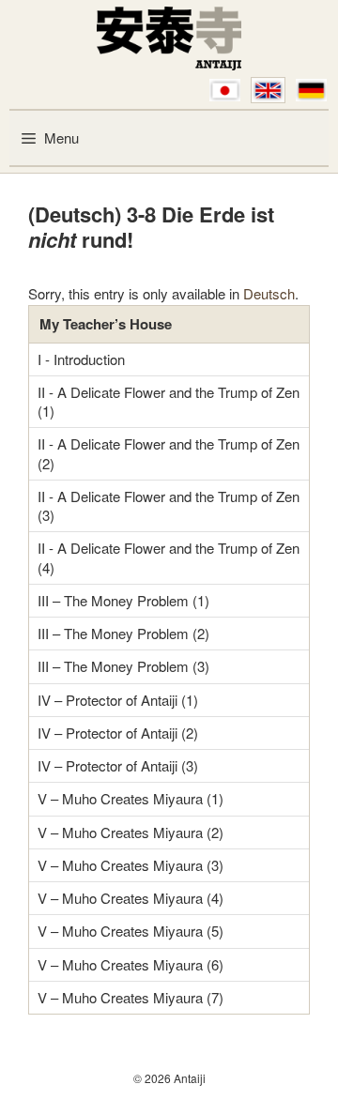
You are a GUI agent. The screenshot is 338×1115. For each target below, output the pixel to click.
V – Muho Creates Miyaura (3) (130, 865)
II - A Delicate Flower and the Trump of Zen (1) (169, 401)
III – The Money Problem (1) (123, 600)
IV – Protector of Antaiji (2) (118, 732)
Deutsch (269, 293)
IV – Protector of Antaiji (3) (118, 765)
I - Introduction (81, 359)
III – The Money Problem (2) (123, 633)
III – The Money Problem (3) (123, 666)
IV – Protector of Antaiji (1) (118, 700)
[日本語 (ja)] (224, 90)
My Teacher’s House (105, 323)
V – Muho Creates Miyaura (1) (130, 798)
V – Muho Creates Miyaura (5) (130, 930)
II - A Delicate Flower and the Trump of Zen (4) (169, 557)
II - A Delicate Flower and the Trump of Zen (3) (169, 505)
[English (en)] (268, 90)
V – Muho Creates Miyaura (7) (130, 997)
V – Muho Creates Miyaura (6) (130, 964)
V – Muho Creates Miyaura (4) (130, 898)
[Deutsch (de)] (311, 90)
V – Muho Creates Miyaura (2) (130, 832)
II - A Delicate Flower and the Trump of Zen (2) (169, 453)
